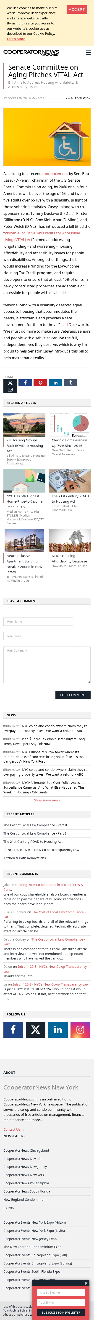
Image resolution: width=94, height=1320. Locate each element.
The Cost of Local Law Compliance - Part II (35, 825)
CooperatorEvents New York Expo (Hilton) (34, 1222)
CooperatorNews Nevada (22, 1158)
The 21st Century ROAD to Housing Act (33, 841)
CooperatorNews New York (23, 1175)
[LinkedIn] (58, 1030)
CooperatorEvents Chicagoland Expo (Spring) (37, 1263)
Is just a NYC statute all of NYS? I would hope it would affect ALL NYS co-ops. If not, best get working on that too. (44, 994)
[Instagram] (80, 1030)
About (9, 1072)
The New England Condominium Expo (32, 1247)
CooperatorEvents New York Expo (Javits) (34, 1230)
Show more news (47, 800)
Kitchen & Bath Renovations (24, 858)
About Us (9, 1314)
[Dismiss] (86, 1283)
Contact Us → (14, 1129)
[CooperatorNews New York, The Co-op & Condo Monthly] (31, 53)
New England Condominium (25, 1199)
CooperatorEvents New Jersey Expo (30, 1239)
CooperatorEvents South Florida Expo (31, 1271)
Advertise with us (28, 1314)
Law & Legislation (78, 98)
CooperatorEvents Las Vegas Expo (29, 1280)
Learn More (16, 38)
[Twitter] (35, 1030)
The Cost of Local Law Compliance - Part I (34, 833)
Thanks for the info (17, 976)
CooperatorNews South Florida (26, 1191)
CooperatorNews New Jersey (25, 1166)
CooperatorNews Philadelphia (26, 1183)
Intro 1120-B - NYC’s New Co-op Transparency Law (41, 850)
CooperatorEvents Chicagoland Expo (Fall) (35, 1255)
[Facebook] (13, 1030)
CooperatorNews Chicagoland (26, 1150)
